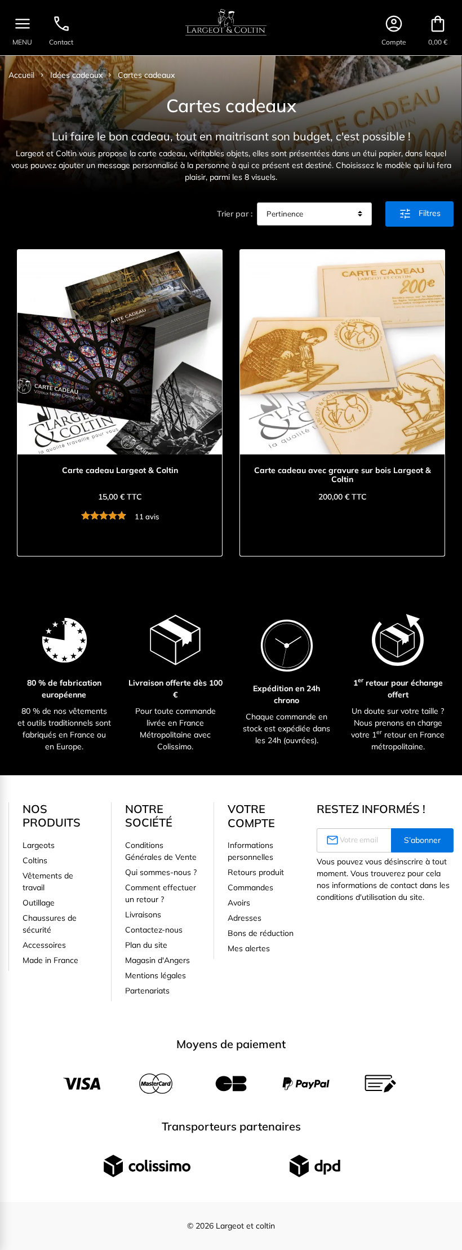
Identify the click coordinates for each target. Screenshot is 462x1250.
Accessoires (44, 945)
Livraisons (143, 914)
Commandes (250, 887)
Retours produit (256, 872)
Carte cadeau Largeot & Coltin (120, 470)
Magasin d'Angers (157, 960)
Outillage (39, 903)
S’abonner (422, 840)
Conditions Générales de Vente (161, 851)
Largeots (39, 845)
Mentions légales (155, 975)
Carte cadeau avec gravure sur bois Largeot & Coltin (342, 475)
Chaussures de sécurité (50, 924)
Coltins (35, 860)
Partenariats (147, 991)
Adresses (244, 918)
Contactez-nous (154, 930)
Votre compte (251, 816)
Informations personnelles (250, 851)
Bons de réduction (261, 933)
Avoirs (239, 903)
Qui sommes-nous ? (161, 872)
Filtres (419, 214)
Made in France (50, 960)
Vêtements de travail (48, 882)
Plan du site (146, 945)
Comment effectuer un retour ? (160, 893)
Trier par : (234, 214)
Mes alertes (249, 948)
